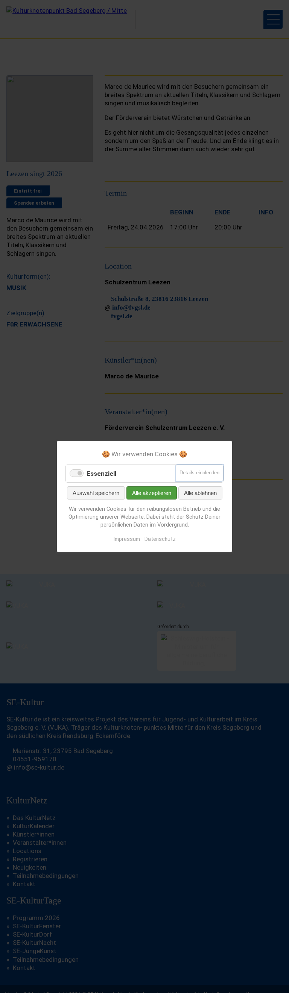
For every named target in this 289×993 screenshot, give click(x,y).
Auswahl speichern (96, 493)
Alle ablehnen (200, 493)
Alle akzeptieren (151, 493)
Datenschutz (160, 539)
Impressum (127, 539)
